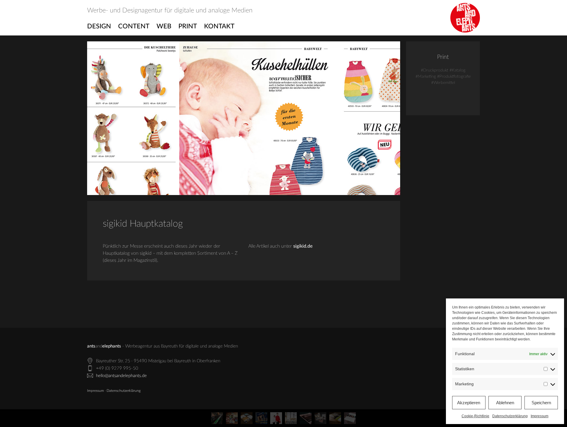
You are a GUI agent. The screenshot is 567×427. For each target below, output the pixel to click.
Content (133, 26)
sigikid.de (302, 246)
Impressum (539, 416)
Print (187, 26)
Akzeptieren (468, 402)
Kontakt (219, 26)
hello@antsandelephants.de (121, 376)
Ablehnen (505, 402)
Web (164, 26)
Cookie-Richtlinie (475, 416)
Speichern (541, 402)
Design (99, 26)
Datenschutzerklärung (510, 416)
